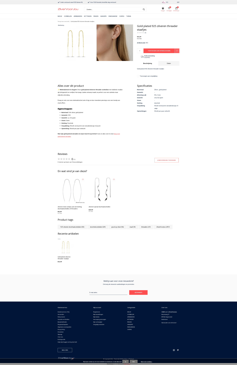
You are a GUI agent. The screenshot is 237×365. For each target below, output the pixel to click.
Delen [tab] (169, 63)
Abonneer (138, 292)
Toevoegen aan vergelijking (148, 76)
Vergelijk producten (98, 324)
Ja (125, 361)
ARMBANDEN (78, 16)
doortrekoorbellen (98, 227)
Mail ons (65, 350)
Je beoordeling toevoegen (166, 160)
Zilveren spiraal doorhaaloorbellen (99, 207)
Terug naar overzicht (63, 21)
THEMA (128, 16)
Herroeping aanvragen (99, 319)
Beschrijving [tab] (147, 63)
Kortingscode (61, 339)
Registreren (96, 312)
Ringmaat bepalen (63, 324)
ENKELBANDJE (113, 16)
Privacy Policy (61, 329)
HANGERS (103, 16)
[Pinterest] (178, 350)
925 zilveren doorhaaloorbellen (72, 227)
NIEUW (60, 16)
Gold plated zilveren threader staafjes (64, 258)
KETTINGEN (87, 16)
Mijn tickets (96, 317)
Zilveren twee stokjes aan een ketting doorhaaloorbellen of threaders (70, 208)
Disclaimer (61, 332)
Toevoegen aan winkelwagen (159, 51)
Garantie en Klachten (63, 319)
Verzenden (61, 314)
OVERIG (121, 16)
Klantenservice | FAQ (63, 312)
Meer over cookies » (146, 361)
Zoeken (143, 9)
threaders (146, 227)
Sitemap (60, 334)
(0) (145, 32)
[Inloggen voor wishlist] (177, 50)
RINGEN (96, 16)
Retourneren (61, 317)
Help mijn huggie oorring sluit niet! (67, 342)
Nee (133, 361)
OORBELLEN (68, 16)
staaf (132, 227)
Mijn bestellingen (98, 314)
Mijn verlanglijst (97, 322)
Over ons (60, 337)
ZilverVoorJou (163, 227)
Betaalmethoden (62, 322)
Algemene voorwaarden (64, 327)
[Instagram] (174, 350)
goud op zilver (117, 227)
